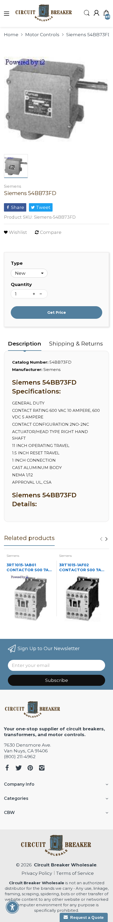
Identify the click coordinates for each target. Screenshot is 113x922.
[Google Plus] (42, 768)
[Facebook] (7, 768)
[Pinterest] (30, 768)
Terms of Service (75, 873)
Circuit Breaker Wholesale (65, 864)
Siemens (12, 186)
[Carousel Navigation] (104, 539)
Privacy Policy (35, 873)
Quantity (21, 284)
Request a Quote (86, 917)
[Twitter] (19, 768)
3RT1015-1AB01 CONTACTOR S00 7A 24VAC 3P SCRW (28, 568)
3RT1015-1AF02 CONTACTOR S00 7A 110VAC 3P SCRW (80, 568)
